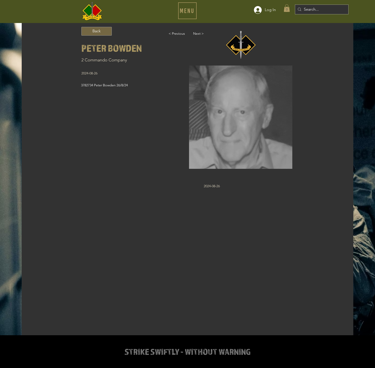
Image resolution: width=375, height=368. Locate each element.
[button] (187, 10)
